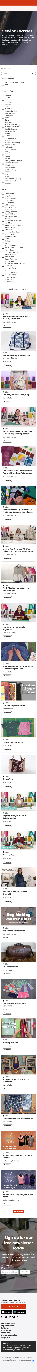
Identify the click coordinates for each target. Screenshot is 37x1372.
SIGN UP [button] (25, 1272)
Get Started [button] (13, 1306)
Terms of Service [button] (27, 1357)
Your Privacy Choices (25, 1360)
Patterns (5, 1328)
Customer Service (9, 1335)
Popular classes (8, 1323)
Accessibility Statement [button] (9, 1360)
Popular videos (7, 1326)
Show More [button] (18, 1211)
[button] (33, 73)
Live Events (6, 1330)
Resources (5, 1333)
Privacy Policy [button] (11, 1359)
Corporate (5, 1337)
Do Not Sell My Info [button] (22, 1359)
